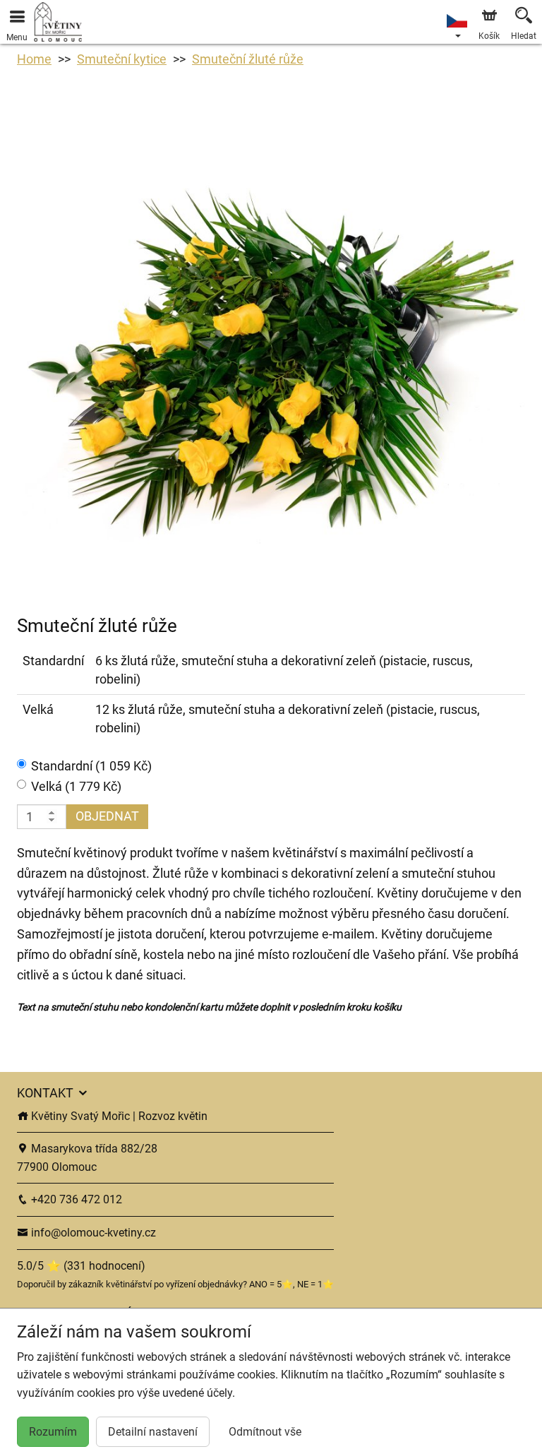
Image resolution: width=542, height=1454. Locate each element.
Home (34, 59)
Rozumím (53, 1431)
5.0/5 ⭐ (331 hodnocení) (81, 1266)
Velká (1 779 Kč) (76, 786)
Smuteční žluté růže (247, 59)
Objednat (107, 816)
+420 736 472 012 (75, 1199)
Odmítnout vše (265, 1431)
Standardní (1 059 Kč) (91, 765)
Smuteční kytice (122, 59)
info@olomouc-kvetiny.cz (92, 1232)
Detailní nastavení (153, 1431)
